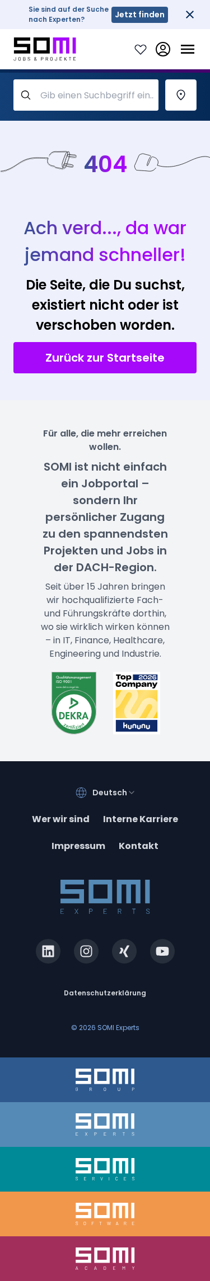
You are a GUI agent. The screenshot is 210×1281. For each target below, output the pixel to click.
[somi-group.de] (105, 1079)
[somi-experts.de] (105, 1124)
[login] (163, 49)
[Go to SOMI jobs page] (44, 49)
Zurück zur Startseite (105, 358)
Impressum (78, 845)
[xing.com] (124, 951)
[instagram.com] (86, 951)
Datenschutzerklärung (105, 993)
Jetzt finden (140, 14)
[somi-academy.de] (105, 1258)
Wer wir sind (61, 819)
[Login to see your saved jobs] (140, 49)
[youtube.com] (162, 951)
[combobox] (114, 792)
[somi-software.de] (105, 1214)
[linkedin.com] (48, 951)
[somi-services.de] (105, 1169)
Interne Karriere (140, 819)
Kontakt (138, 845)
